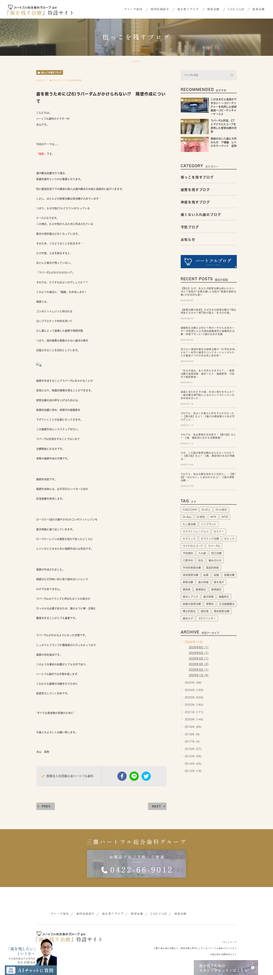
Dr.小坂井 (221, 509)
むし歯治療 (189, 524)
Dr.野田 (200, 517)
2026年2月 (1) (199, 669)
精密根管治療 (221, 611)
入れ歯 (202, 553)
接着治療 (229, 575)
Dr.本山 (55, 80)
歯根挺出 (201, 589)
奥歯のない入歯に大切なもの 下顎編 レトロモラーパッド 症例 (225, 142)
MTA (213, 517)
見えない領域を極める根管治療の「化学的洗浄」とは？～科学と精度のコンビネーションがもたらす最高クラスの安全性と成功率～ (208, 352)
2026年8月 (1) (199, 647)
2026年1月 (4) (199, 675)
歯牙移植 (208, 596)
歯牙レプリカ (190, 596)
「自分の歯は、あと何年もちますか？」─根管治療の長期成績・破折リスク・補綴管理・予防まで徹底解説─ (208, 373)
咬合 (200, 560)
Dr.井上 (206, 509)
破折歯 (205, 611)
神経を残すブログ (195, 202)
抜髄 (216, 575)
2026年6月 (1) (199, 653)
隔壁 (80, 80)
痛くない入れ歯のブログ (194, 100)
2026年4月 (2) (199, 664)
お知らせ (188, 239)
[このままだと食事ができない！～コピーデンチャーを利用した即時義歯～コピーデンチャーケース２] (195, 105)
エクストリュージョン (196, 531)
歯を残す (219, 582)
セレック (229, 538)
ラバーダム (64, 80)
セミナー (219, 531)
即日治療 (216, 553)
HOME (135, 61)
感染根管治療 (190, 575)
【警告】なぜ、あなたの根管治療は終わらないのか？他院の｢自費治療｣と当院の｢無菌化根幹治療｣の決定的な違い (208, 291)
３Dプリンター (207, 618)
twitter (146, 776)
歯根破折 (216, 589)
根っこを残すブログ (51, 72)
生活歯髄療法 (227, 604)
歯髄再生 (224, 596)
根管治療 (73, 80)
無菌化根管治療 (192, 604)
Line (134, 776)
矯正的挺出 (189, 611)
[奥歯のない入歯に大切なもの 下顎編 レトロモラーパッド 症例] (195, 144)
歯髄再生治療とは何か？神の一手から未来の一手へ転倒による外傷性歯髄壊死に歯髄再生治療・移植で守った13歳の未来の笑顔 (208, 331)
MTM (225, 517)
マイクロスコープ (193, 546)
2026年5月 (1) (199, 658)
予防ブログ (190, 227)
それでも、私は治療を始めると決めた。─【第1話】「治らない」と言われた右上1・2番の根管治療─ (208, 477)
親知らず (188, 618)
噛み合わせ (215, 560)
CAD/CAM (190, 509)
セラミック (189, 538)
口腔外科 (188, 560)
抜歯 (206, 575)
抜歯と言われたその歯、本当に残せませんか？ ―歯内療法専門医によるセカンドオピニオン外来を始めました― (208, 395)
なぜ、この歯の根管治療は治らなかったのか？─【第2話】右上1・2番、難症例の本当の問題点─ (208, 456)
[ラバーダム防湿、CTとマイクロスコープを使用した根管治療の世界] (195, 126)
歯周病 (187, 589)
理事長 (210, 604)
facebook (122, 776)
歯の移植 (203, 582)
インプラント (208, 524)
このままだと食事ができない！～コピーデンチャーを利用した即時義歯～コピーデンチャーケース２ (224, 106)
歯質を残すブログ (195, 189)
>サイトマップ (229, 942)
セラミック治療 (210, 538)
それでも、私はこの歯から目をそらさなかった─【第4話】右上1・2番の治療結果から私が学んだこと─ (208, 416)
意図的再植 (212, 567)
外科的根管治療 (192, 567)
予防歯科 (188, 553)
